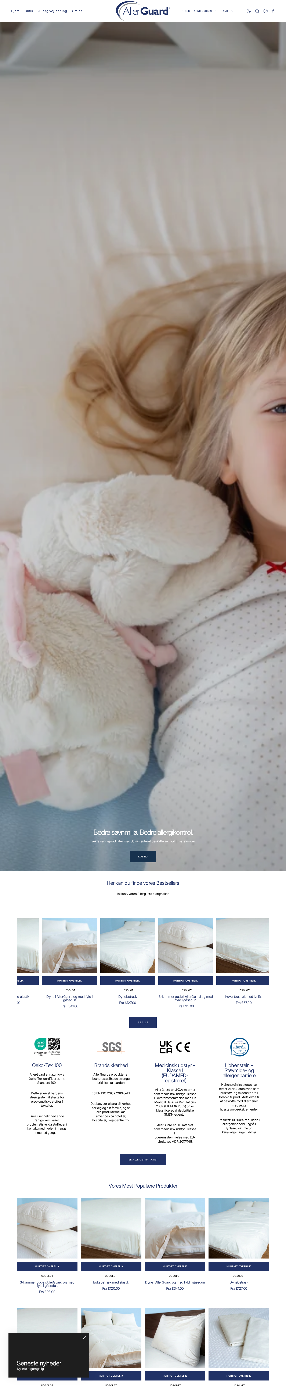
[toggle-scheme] (248, 11)
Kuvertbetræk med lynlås (241, 1000)
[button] (265, 11)
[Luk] (84, 1337)
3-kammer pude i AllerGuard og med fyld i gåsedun (180, 1002)
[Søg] (257, 11)
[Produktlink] (56, 947)
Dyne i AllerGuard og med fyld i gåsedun (56, 1002)
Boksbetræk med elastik (111, 1286)
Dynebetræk (118, 1000)
